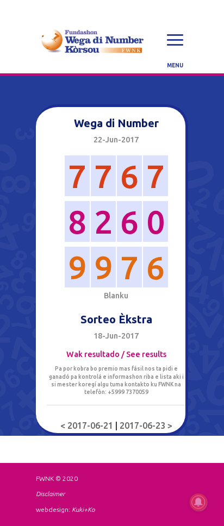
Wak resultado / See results (116, 354)
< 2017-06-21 (87, 425)
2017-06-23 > (146, 425)
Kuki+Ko (83, 509)
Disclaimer (50, 493)
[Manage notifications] (198, 502)
